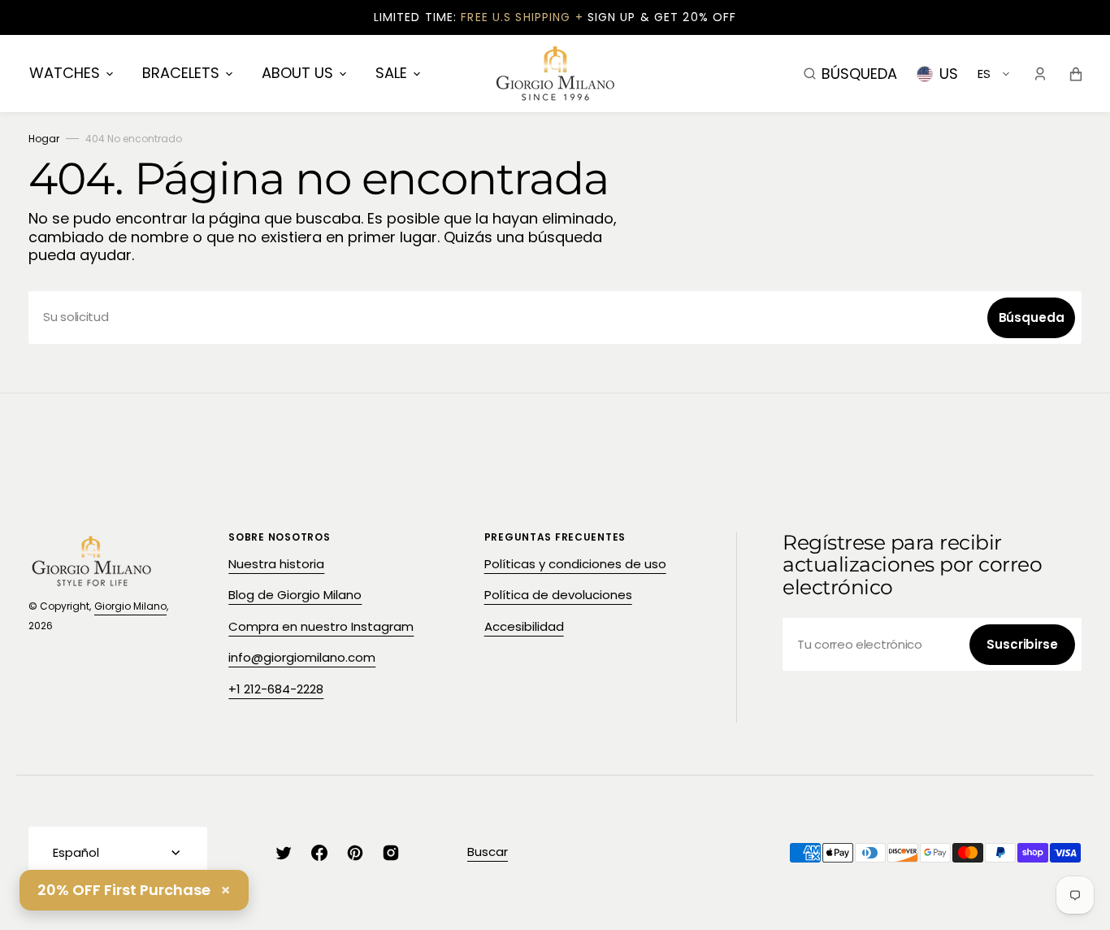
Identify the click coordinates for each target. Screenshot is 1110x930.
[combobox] (555, 317)
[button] (850, 73)
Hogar (43, 139)
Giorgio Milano (130, 606)
